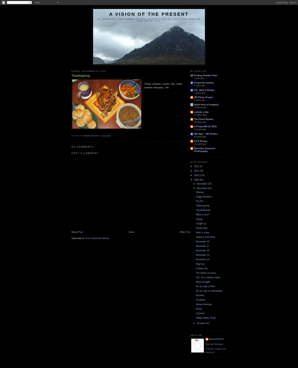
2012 (197, 166)
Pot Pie (199, 201)
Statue (199, 219)
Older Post (185, 232)
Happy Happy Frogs (206, 317)
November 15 (202, 255)
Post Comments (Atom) (97, 238)
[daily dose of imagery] (206, 104)
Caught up (201, 223)
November (202, 188)
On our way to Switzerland (209, 291)
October (201, 323)
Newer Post (77, 232)
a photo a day (201, 112)
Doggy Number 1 (204, 196)
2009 (197, 179)
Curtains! (200, 313)
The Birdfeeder (203, 210)
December (202, 183)
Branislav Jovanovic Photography (205, 149)
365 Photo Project (203, 97)
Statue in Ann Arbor (205, 237)
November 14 (202, 259)
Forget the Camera (204, 82)
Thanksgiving (202, 205)
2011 (197, 171)
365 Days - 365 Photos (205, 134)
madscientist (216, 339)
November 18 (202, 241)
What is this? (202, 214)
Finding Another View (205, 75)
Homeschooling (203, 304)
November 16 (202, 250)
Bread (199, 308)
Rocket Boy (202, 228)
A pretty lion (202, 268)
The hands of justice (206, 273)
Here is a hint (202, 232)
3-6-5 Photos (200, 141)
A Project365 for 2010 (205, 126)
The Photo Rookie (203, 119)
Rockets (200, 295)
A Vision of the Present (149, 14)
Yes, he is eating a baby (208, 277)
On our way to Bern (205, 286)
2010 (197, 175)
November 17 (202, 246)
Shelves (200, 192)
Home (131, 232)
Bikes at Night (203, 282)
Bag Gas (200, 264)
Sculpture (200, 300)
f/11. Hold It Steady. (204, 90)
